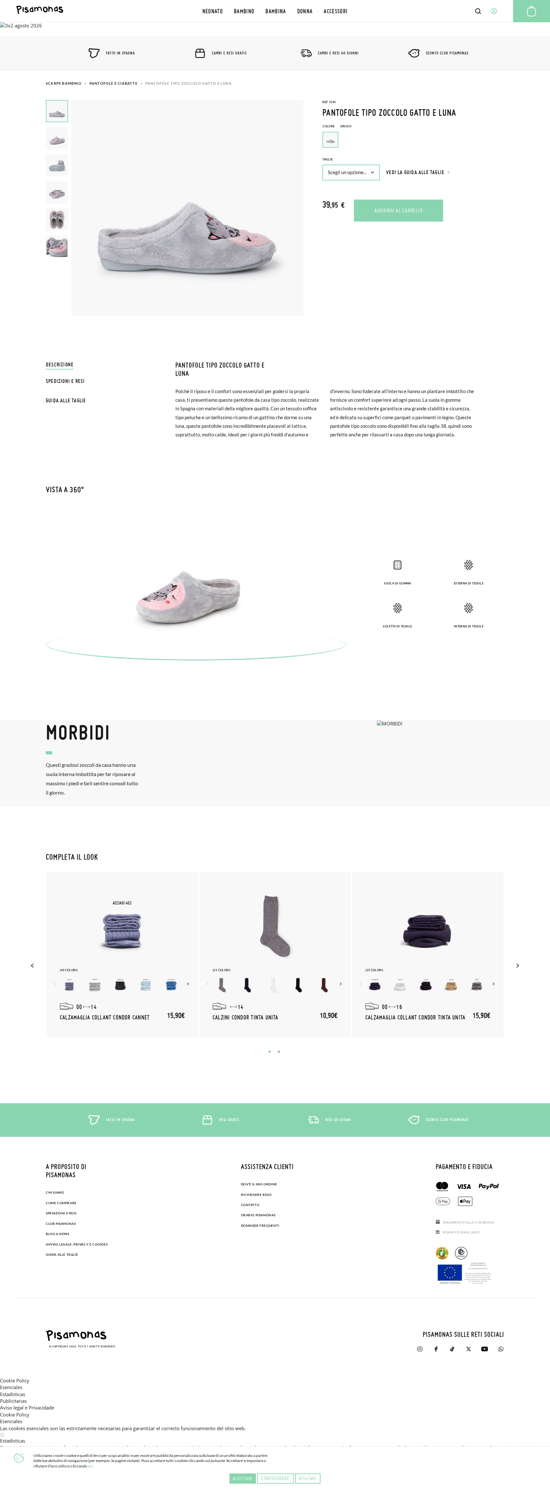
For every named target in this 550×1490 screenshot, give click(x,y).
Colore (336, 126)
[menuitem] (212, 11)
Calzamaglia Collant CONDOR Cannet (105, 1017)
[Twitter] (468, 1349)
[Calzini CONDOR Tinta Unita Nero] (298, 985)
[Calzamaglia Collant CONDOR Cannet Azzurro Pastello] (145, 985)
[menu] (275, 11)
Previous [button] (33, 965)
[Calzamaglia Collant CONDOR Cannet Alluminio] (94, 985)
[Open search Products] (478, 11)
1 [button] (269, 1051)
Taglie (327, 159)
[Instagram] (419, 1349)
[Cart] (531, 11)
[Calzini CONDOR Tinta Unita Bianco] (273, 985)
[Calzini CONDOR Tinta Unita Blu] (247, 985)
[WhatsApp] (500, 1349)
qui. (91, 1466)
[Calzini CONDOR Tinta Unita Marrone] (324, 985)
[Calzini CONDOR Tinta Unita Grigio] (222, 985)
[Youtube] (484, 1349)
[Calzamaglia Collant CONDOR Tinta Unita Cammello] (451, 985)
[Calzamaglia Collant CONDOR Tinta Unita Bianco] (400, 985)
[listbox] (413, 141)
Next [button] (189, 984)
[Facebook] (436, 1349)
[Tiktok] (452, 1349)
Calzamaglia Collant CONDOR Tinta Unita (415, 1017)
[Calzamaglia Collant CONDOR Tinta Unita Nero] (425, 985)
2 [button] (279, 1051)
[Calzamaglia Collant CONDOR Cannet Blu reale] (171, 985)
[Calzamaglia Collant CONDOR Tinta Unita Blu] (374, 985)
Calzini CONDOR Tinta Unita (246, 1017)
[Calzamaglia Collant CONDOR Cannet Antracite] (120, 985)
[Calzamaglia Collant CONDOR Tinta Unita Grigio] (476, 985)
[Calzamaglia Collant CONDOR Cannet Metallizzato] (69, 985)
